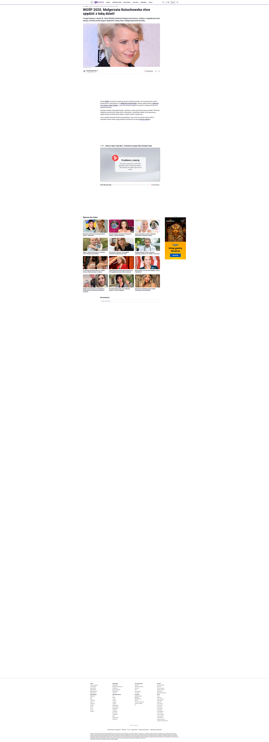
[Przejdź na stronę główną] (92, 3)
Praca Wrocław (160, 703)
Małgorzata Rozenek (116, 689)
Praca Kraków (159, 700)
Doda (136, 689)
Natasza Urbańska (160, 689)
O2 (135, 705)
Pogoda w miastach (138, 703)
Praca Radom (159, 706)
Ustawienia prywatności (155, 729)
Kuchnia (114, 699)
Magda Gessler (115, 691)
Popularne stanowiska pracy (162, 720)
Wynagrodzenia (115, 717)
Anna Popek (137, 692)
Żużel (114, 716)
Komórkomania (115, 706)
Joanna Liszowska (160, 688)
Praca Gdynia (159, 709)
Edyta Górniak (115, 685)
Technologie (92, 700)
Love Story (135, 2)
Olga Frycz (159, 686)
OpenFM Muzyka (138, 698)
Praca (91, 708)
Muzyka (108, 2)
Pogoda (91, 709)
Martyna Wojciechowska (161, 692)
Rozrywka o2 (115, 719)
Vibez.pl (136, 700)
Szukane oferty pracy (161, 719)
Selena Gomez (115, 688)
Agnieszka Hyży (93, 692)
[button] (167, 2)
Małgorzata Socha (93, 691)
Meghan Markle (93, 689)
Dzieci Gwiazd (127, 2)
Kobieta (91, 705)
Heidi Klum (137, 688)
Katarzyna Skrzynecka (139, 686)
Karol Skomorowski (91, 70)
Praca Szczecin (160, 708)
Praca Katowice (160, 713)
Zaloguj (172, 2)
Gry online (92, 711)
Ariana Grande (93, 688)
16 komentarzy (149, 71)
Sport (91, 697)
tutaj (116, 739)
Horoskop (114, 700)
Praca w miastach (160, 714)
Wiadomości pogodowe (139, 701)
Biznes (91, 699)
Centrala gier (115, 714)
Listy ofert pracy (160, 717)
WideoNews (143, 2)
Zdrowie (91, 706)
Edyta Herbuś (159, 691)
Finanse (91, 702)
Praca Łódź (159, 702)
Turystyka (114, 702)
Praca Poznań (159, 705)
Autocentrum (115, 711)
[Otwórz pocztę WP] (163, 2)
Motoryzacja (92, 703)
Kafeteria (114, 703)
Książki (114, 697)
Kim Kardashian (138, 691)
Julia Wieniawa (93, 686)
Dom (113, 696)
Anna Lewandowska (94, 685)
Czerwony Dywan (116, 2)
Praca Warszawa (160, 699)
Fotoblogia (115, 709)
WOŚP (107, 101)
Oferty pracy (159, 697)
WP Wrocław (115, 713)
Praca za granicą (160, 716)
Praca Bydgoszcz (160, 711)
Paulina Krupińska (160, 685)
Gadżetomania (115, 708)
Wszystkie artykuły (138, 696)
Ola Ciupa (136, 685)
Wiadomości (92, 696)
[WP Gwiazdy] (100, 2)
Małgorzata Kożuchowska (129, 103)
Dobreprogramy (115, 705)
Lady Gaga (115, 692)
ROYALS (150, 2)
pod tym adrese (144, 119)
